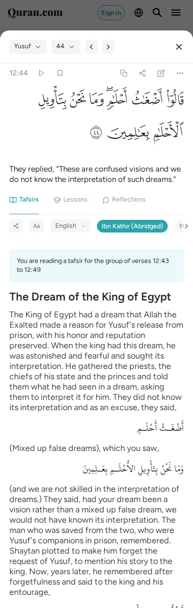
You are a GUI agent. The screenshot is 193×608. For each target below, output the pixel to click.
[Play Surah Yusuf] (41, 73)
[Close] (179, 47)
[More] (180, 73)
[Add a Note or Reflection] (161, 73)
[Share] (142, 73)
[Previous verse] (91, 47)
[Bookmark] (60, 73)
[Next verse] (108, 47)
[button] (173, 101)
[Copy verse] (123, 73)
